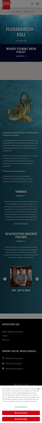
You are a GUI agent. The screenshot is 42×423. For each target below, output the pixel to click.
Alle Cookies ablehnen (21, 413)
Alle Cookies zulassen (21, 419)
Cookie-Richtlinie (22, 393)
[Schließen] (38, 389)
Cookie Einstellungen (21, 407)
